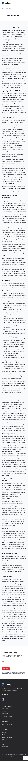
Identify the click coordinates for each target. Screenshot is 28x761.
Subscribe (5, 668)
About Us (4, 734)
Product (4, 711)
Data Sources (5, 708)
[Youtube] (5, 694)
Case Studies (5, 721)
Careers (3, 742)
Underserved (5, 713)
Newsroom (4, 727)
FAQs (3, 744)
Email (3, 661)
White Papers (5, 729)
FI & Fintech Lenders (7, 706)
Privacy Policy (21, 673)
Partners (4, 719)
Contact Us (4, 739)
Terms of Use (9, 8)
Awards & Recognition (7, 737)
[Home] (2, 8)
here (24, 287)
